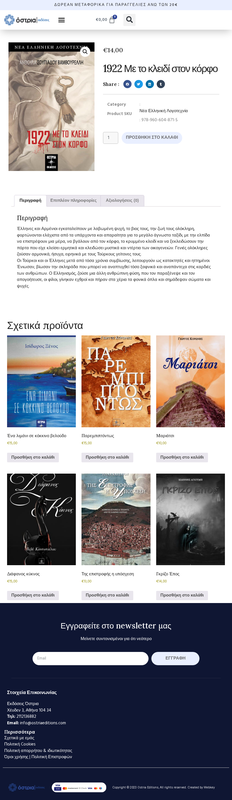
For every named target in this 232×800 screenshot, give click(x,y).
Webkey (209, 787)
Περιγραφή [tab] (30, 200)
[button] (61, 19)
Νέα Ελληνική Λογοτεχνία (163, 111)
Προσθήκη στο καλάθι (152, 137)
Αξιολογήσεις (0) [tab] (122, 200)
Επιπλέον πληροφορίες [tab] (73, 200)
